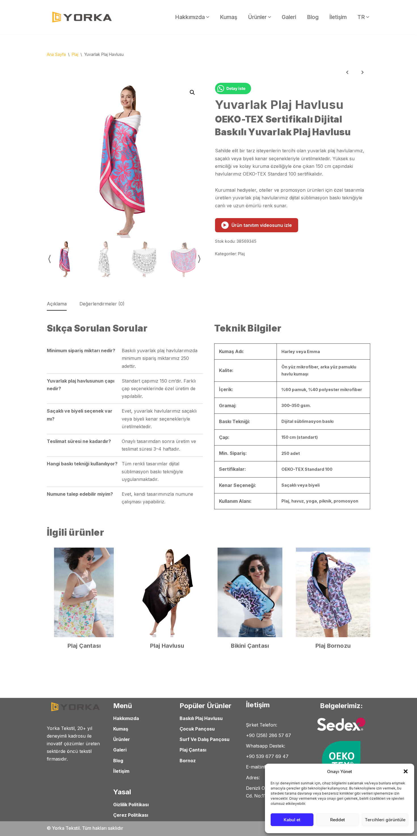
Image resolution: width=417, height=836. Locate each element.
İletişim (338, 17)
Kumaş (228, 17)
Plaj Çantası (193, 750)
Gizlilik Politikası (131, 804)
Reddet (337, 819)
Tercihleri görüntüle (385, 819)
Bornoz (188, 760)
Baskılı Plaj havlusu (201, 718)
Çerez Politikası (130, 815)
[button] (405, 771)
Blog (313, 17)
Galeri (289, 17)
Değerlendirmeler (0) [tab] (102, 304)
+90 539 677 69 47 (267, 756)
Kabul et (292, 819)
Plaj (75, 54)
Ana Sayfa (56, 54)
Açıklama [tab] (57, 304)
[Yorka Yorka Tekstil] (82, 17)
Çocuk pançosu (197, 729)
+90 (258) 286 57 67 (268, 735)
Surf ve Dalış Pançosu (204, 739)
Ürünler (121, 739)
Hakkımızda (126, 718)
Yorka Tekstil (66, 828)
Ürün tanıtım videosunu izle (257, 225)
